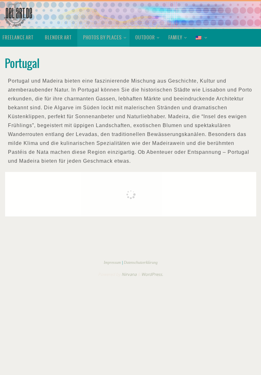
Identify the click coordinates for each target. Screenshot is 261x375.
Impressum (112, 262)
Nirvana (129, 274)
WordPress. (152, 274)
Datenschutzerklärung (141, 262)
